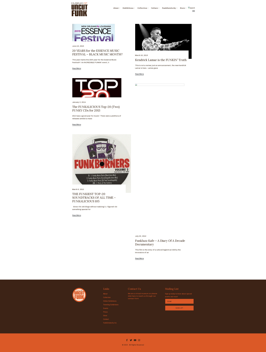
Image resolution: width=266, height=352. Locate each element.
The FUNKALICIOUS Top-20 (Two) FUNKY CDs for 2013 (96, 108)
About (116, 8)
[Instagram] (139, 340)
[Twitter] (131, 340)
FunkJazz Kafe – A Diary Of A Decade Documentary (160, 242)
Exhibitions (128, 8)
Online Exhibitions (110, 301)
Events (105, 308)
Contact (106, 319)
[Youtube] (135, 340)
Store (182, 8)
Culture (154, 8)
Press (105, 312)
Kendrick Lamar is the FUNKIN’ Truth (161, 60)
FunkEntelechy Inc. (110, 323)
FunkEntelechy (169, 8)
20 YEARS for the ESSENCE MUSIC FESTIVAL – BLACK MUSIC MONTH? (97, 52)
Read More (76, 68)
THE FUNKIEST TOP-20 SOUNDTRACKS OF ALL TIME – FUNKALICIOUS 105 (94, 197)
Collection (142, 8)
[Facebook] (127, 340)
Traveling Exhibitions (111, 305)
